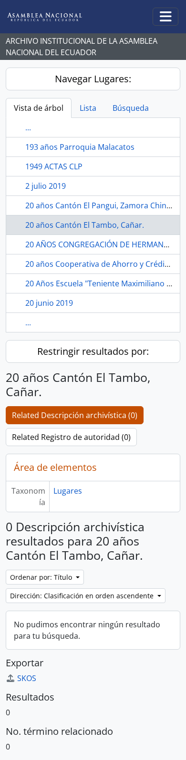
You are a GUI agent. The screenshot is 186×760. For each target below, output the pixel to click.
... (28, 127)
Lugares (67, 491)
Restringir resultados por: (93, 351)
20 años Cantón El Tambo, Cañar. (84, 225)
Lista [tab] (88, 108)
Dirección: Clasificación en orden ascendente (82, 595)
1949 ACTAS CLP (54, 166)
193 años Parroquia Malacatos (79, 147)
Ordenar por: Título (42, 577)
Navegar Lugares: (93, 78)
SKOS (26, 678)
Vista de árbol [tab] (38, 108)
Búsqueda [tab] (131, 108)
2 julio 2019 (45, 186)
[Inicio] (52, 17)
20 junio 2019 (49, 303)
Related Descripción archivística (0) (74, 415)
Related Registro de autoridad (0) (71, 437)
